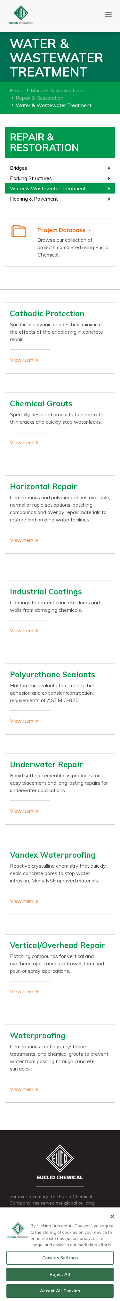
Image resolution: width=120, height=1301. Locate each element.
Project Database (61, 230)
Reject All (60, 1274)
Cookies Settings (60, 1257)
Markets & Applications (57, 90)
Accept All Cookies (60, 1290)
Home (16, 90)
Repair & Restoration (39, 98)
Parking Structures (31, 178)
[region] (60, 1254)
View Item (21, 360)
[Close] (112, 1216)
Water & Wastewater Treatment (48, 188)
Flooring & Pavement (34, 198)
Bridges (18, 168)
